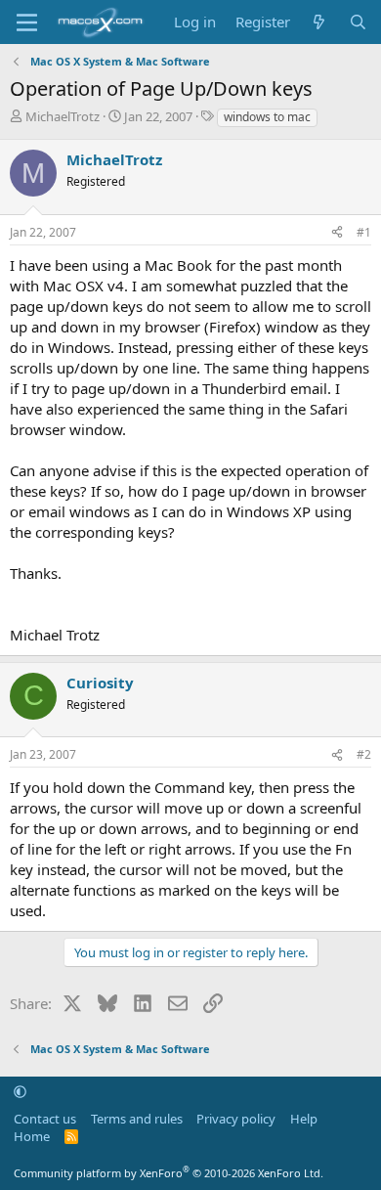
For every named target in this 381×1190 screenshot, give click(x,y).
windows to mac (267, 117)
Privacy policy (235, 1118)
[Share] (337, 233)
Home (32, 1136)
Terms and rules (137, 1118)
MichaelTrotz (62, 116)
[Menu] (27, 22)
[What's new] (319, 22)
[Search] (358, 22)
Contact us (45, 1118)
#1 (364, 232)
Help (304, 1118)
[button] (20, 1091)
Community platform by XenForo (168, 1173)
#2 (364, 754)
